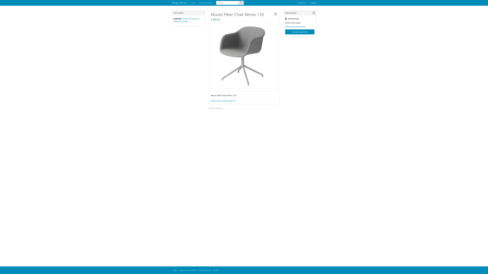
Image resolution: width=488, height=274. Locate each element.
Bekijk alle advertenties (295, 26)
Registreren (302, 3)
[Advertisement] (188, 68)
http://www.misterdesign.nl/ (223, 100)
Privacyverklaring (205, 270)
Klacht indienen (215, 108)
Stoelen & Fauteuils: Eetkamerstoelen (187, 20)
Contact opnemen (300, 32)
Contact (215, 270)
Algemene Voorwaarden (188, 270)
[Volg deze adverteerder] (313, 13)
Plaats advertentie (205, 3)
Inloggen (313, 3)
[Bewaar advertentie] (275, 14)
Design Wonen (179, 2)
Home (193, 3)
